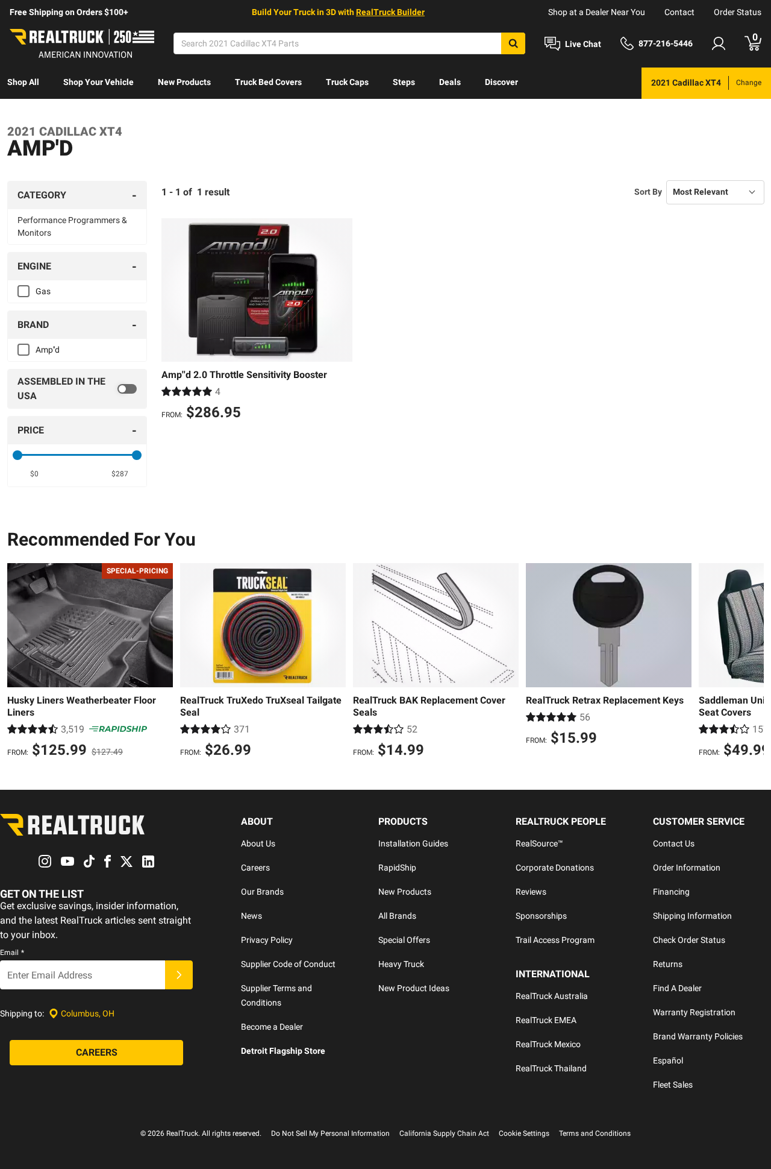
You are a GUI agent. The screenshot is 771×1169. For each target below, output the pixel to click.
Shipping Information (692, 916)
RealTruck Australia (552, 996)
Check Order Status (689, 940)
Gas (43, 291)
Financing (671, 891)
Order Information (686, 867)
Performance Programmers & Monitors (72, 226)
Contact (679, 12)
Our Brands (262, 891)
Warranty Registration (694, 1012)
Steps (404, 82)
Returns (667, 964)
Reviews (531, 891)
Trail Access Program (555, 940)
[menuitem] (23, 83)
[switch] (77, 388)
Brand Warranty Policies (698, 1036)
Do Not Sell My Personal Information (330, 1133)
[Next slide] (752, 662)
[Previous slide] (19, 662)
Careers (255, 867)
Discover (501, 82)
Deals (450, 82)
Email (12, 952)
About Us (258, 843)
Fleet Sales (673, 1084)
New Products (184, 82)
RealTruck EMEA (546, 1020)
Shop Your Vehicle (98, 82)
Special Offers (404, 940)
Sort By (648, 192)
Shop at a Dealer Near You (596, 12)
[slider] (17, 455)
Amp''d (48, 349)
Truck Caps (347, 82)
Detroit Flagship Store (283, 1051)
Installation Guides (413, 843)
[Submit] (179, 974)
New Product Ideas (413, 988)
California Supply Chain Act (444, 1133)
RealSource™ (539, 843)
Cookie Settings (524, 1133)
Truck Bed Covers (268, 82)
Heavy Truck (401, 964)
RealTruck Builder (390, 12)
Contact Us (674, 843)
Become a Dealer (272, 1027)
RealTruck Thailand (551, 1068)
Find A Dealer (677, 988)
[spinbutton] (34, 474)
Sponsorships (541, 916)
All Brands (397, 916)
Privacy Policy (267, 940)
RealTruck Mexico (548, 1044)
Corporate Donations (555, 867)
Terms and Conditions (595, 1133)
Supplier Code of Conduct (288, 964)
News (251, 916)
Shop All (23, 82)
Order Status (737, 12)
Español (668, 1060)
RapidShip (397, 867)
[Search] (513, 43)
